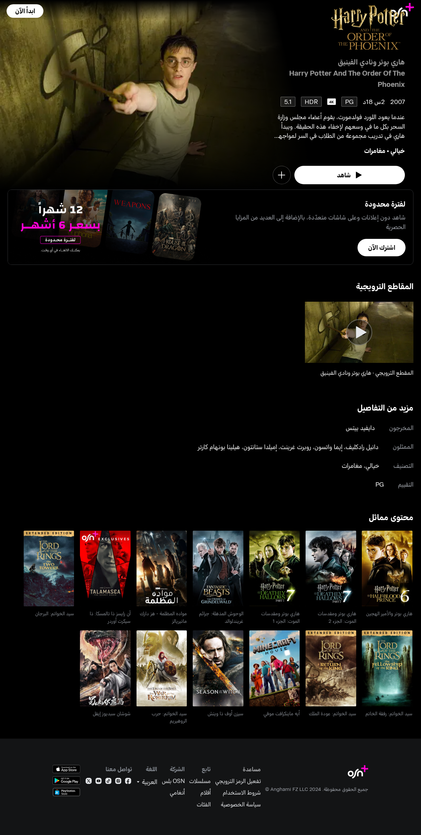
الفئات (204, 804)
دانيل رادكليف (362, 446)
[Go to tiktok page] (108, 782)
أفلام (205, 792)
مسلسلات (200, 781)
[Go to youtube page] (98, 782)
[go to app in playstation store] (66, 792)
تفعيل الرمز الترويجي (238, 781)
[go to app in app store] (66, 769)
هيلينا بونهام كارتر (219, 446)
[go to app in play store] (66, 780)
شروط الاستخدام (242, 792)
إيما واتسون (328, 446)
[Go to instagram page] (118, 782)
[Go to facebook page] (128, 782)
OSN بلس (173, 781)
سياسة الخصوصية (241, 804)
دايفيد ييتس (360, 427)
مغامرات (374, 150)
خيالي (397, 150)
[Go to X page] (89, 782)
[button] (25, 11)
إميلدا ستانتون (260, 446)
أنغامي (177, 792)
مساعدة (252, 769)
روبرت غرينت (295, 446)
